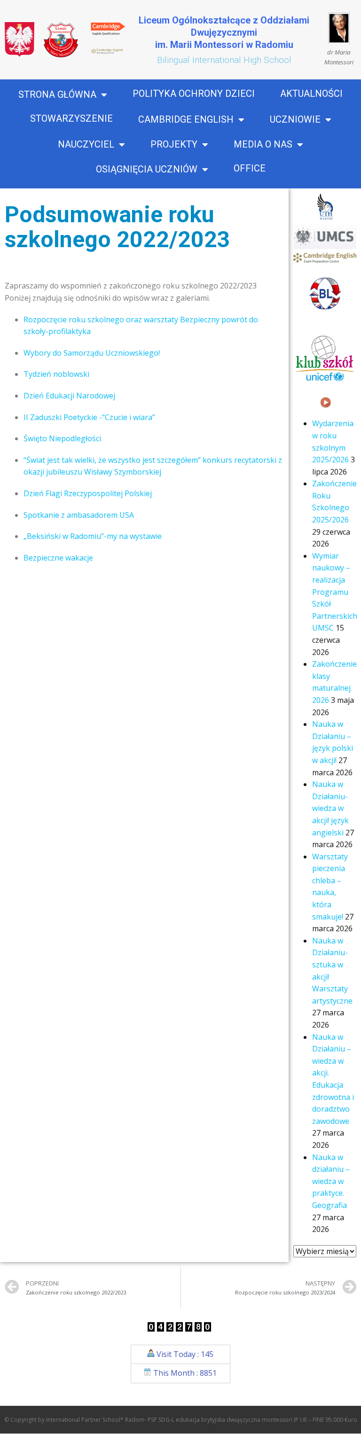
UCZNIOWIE (295, 120)
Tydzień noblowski (56, 374)
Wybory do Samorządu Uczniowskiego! (92, 353)
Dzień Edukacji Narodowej (69, 395)
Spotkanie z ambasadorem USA (79, 515)
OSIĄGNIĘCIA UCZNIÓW (146, 169)
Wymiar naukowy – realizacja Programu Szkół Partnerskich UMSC (334, 592)
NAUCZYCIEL (86, 144)
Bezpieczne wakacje (58, 558)
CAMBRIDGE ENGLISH (186, 120)
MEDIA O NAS (263, 144)
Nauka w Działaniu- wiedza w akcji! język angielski (330, 808)
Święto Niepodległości (62, 438)
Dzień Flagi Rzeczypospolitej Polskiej (88, 493)
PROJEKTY (173, 144)
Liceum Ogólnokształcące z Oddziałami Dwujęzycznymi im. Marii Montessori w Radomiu (224, 32)
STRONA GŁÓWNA (57, 95)
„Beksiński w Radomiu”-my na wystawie (93, 536)
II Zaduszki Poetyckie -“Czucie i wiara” (89, 417)
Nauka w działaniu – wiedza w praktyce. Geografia (331, 1181)
